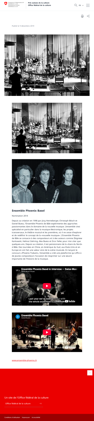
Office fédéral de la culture (17, 403)
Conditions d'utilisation (12, 417)
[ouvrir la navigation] (88, 5)
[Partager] (88, 16)
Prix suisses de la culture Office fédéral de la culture (39, 4)
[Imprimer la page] (82, 16)
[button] (90, 372)
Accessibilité (36, 417)
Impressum (26, 417)
